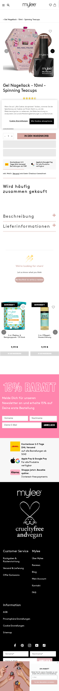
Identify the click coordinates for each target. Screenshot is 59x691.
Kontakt (36, 586)
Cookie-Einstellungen (18, 121)
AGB (5, 612)
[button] (29, 144)
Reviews (36, 565)
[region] (30, 114)
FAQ (34, 592)
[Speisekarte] (4, 5)
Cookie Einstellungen (13, 626)
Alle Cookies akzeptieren (41, 121)
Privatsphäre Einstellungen (16, 619)
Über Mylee (37, 558)
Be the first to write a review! (29, 279)
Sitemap (7, 633)
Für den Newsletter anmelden (44, 682)
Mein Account (39, 579)
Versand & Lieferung (13, 568)
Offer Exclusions (11, 575)
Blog (34, 572)
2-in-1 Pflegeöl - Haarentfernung (44, 336)
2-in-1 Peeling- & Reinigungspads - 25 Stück (14, 336)
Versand (16, 173)
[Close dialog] (57, 662)
